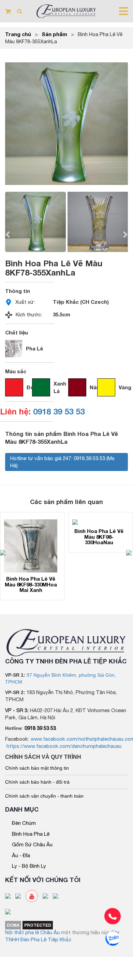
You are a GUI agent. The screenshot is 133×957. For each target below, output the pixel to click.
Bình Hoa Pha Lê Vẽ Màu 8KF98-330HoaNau (98, 536)
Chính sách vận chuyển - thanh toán (44, 796)
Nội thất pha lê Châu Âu (32, 932)
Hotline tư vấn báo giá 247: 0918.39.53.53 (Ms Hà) (62, 461)
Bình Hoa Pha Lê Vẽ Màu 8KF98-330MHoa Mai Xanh (31, 584)
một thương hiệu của (86, 932)
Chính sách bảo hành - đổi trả (37, 782)
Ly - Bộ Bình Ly (29, 866)
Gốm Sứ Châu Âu (32, 844)
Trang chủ (18, 34)
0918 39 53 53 (59, 411)
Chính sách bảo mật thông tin (37, 768)
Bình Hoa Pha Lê (30, 834)
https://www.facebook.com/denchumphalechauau (63, 746)
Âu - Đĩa (21, 855)
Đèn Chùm (24, 823)
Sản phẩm (54, 34)
